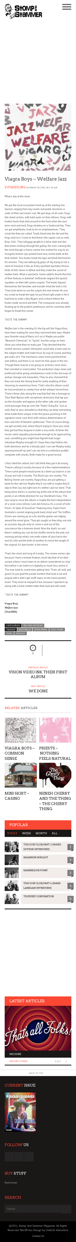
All (54, 833)
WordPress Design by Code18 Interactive (44, 1230)
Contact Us (38, 1236)
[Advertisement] (38, 62)
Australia (25, 629)
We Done (15, 1054)
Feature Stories (18, 1061)
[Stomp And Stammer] (30, 11)
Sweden (20, 633)
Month (41, 833)
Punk (9, 633)
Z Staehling (15, 187)
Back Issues (11, 1182)
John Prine (40, 629)
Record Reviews (33, 625)
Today (12, 833)
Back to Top (36, 1073)
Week (26, 833)
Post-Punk (57, 629)
